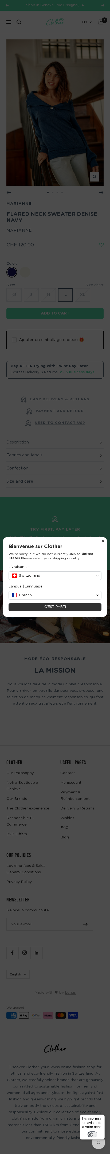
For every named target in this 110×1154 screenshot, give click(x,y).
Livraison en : (20, 567)
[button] (55, 575)
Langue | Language (25, 586)
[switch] (92, 1134)
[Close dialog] (103, 541)
